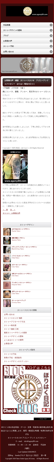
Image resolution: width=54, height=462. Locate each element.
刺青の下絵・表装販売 (13, 358)
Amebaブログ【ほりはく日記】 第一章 (31, 455)
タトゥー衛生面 (10, 325)
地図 (27, 448)
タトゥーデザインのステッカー (16, 361)
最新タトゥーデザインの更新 (15, 333)
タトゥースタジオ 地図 (13, 318)
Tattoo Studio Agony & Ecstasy (25, 458)
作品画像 (6, 25)
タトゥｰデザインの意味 (12, 30)
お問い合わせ (8, 52)
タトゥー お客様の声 (11, 213)
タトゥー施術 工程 (11, 329)
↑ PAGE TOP (43, 418)
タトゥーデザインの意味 (13, 336)
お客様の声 (7, 41)
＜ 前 (5, 210)
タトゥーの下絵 (10, 354)
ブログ (6, 35)
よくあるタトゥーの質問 (13, 340)
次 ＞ (12, 210)
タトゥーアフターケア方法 (14, 322)
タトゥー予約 (8, 46)
